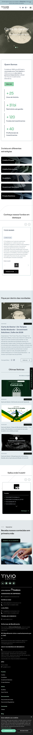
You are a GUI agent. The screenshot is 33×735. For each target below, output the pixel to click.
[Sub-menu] (30, 7)
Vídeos (3, 709)
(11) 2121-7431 (6, 605)
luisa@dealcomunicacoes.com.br (11, 611)
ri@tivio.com (24, 640)
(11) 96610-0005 (14, 605)
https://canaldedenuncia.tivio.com (19, 658)
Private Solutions (5, 682)
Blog (2, 713)
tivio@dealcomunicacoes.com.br (11, 596)
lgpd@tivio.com (7, 667)
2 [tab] (17, 47)
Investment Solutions (6, 680)
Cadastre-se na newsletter (31, 378)
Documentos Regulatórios (7, 702)
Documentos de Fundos (7, 699)
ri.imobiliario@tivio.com (7, 643)
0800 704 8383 (5, 653)
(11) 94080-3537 (15, 613)
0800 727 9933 (5, 655)
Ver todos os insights (24, 375)
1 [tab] (15, 47)
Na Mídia (3, 689)
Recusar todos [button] (24, 730)
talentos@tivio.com (8, 619)
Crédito (3, 675)
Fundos (3, 671)
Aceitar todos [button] (8, 730)
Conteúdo (4, 706)
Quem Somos (4, 692)
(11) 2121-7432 (6, 613)
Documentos (5, 696)
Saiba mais (9, 84)
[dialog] (16, 725)
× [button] (31, 717)
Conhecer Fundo (10, 271)
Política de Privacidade (6, 728)
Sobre (3, 686)
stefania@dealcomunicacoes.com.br (12, 603)
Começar (24, 511)
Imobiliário (4, 677)
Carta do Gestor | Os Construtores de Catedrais (15, 402)
